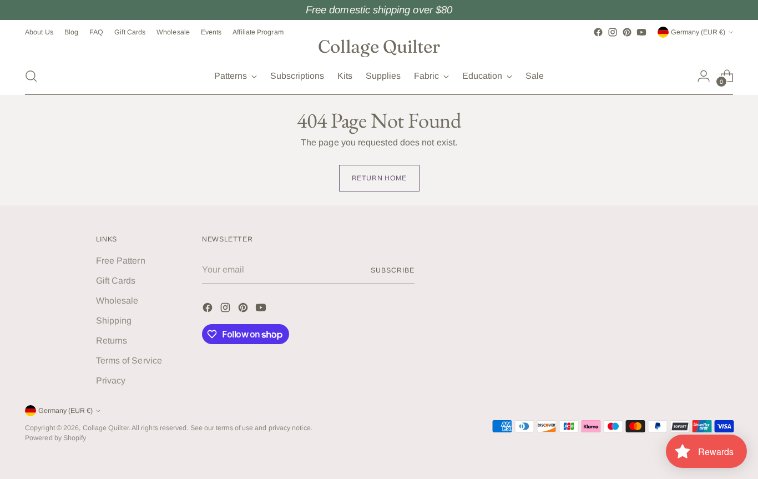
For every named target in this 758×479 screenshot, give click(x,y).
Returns (112, 340)
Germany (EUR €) (698, 32)
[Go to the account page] (704, 76)
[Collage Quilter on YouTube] (641, 32)
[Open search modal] (31, 76)
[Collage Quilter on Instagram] (613, 32)
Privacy (111, 380)
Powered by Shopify (55, 438)
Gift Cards (116, 280)
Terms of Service (129, 360)
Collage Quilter (106, 428)
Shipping (114, 320)
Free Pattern (120, 260)
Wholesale (117, 300)
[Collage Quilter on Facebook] (598, 32)
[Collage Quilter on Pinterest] (627, 32)
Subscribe (392, 270)
